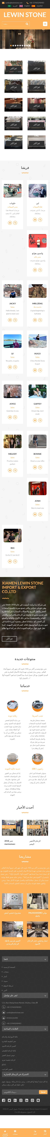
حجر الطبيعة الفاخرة (9, 1041)
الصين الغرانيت (7, 1069)
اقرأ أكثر (13, 68)
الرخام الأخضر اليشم (35, 842)
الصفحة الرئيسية (9, 967)
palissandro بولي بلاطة (37, 914)
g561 (4, 1065)
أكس (5, 990)
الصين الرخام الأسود (9, 1046)
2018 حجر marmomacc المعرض (9, 843)
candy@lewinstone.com (13, 3)
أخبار (5, 976)
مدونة (6, 981)
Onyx (36, 116)
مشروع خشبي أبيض (12, 912)
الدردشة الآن (25, 1133)
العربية (15, 6)
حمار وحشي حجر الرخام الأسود (37, 942)
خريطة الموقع (8, 986)
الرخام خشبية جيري (8, 1060)
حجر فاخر (36, 79)
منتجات (6, 972)
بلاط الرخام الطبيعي (9, 1051)
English (27, 6)
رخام (36, 60)
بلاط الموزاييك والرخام (10, 1037)
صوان (13, 98)
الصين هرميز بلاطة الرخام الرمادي (12, 942)
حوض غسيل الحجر (8, 1055)
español (39, 6)
